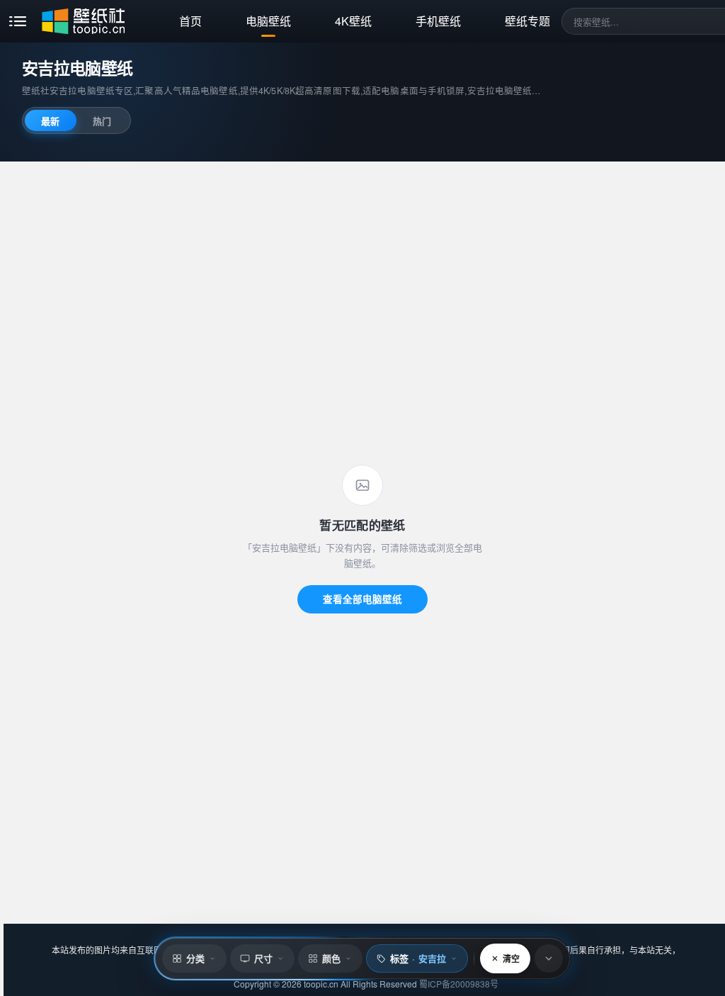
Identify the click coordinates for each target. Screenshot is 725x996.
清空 (511, 958)
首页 (190, 21)
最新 (50, 121)
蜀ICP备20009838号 (458, 984)
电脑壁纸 (268, 21)
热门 (102, 121)
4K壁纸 (353, 21)
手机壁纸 (438, 21)
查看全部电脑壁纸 (362, 599)
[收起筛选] (549, 958)
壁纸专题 (527, 21)
